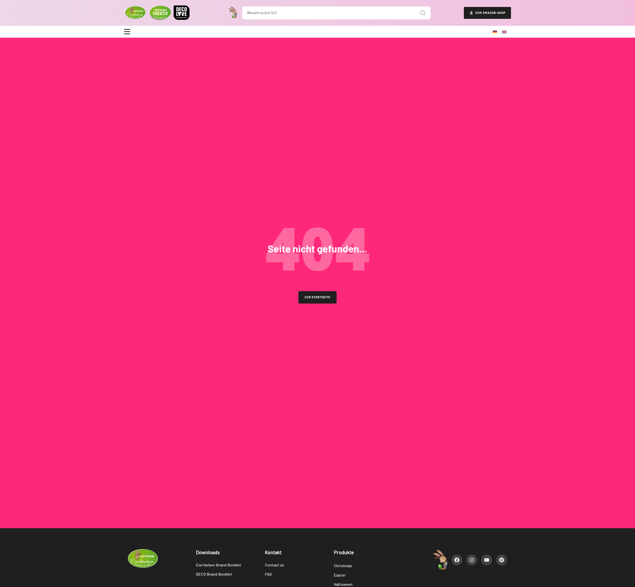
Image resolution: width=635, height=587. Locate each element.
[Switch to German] (495, 31)
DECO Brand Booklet (214, 574)
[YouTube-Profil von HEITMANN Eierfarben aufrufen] (486, 560)
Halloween (343, 584)
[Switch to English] (504, 31)
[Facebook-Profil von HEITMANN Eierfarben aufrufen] (456, 560)
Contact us (274, 564)
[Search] (423, 12)
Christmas (343, 565)
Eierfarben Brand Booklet (218, 564)
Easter (340, 575)
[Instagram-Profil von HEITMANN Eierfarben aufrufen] (471, 560)
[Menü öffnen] (127, 31)
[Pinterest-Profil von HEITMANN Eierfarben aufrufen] (501, 560)
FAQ (268, 574)
